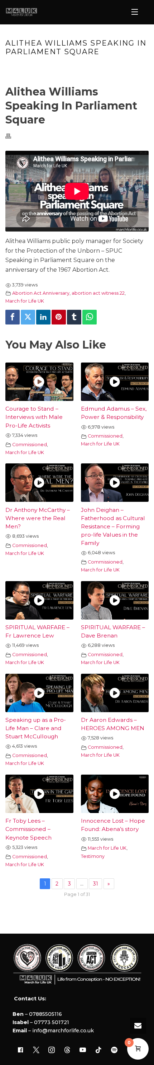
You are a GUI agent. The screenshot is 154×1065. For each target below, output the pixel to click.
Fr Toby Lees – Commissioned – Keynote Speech (28, 829)
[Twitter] (28, 317)
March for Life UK (24, 301)
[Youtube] (83, 1050)
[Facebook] (12, 317)
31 (95, 884)
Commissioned (29, 444)
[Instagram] (51, 1050)
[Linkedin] (43, 317)
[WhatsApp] (89, 317)
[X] (36, 1050)
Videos (46, 67)
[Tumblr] (74, 317)
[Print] (11, 136)
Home (26, 67)
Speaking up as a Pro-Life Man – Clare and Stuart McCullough (35, 728)
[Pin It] (59, 317)
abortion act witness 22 (98, 293)
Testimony (93, 856)
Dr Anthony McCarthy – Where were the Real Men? (37, 518)
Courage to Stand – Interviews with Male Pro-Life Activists (34, 417)
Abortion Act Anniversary (40, 293)
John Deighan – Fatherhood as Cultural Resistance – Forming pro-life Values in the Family (113, 526)
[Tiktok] (98, 1050)
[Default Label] (67, 1050)
